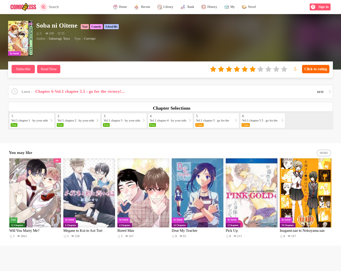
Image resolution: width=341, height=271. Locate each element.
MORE (324, 153)
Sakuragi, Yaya (59, 38)
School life (111, 26)
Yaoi (84, 26)
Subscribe (23, 69)
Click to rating (315, 69)
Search (54, 7)
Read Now (49, 69)
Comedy (96, 26)
